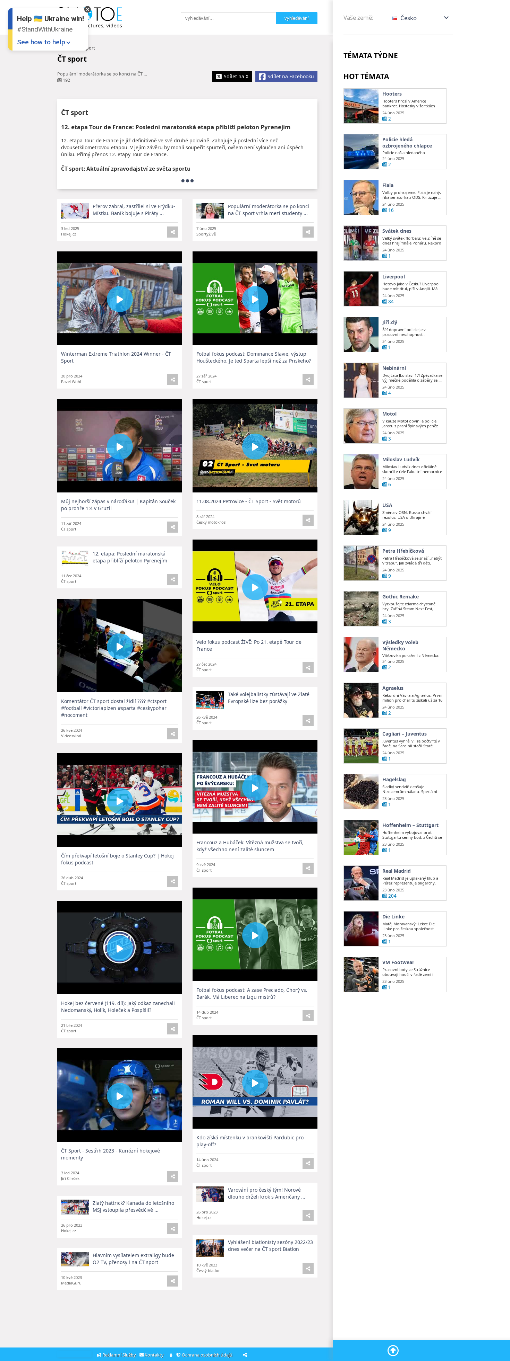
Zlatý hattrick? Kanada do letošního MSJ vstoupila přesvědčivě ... (133, 1206)
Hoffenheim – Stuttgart (410, 825)
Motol (389, 414)
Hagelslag (394, 779)
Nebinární (394, 368)
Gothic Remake (400, 597)
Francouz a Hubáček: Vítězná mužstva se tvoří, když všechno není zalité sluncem (250, 846)
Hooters (392, 94)
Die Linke (393, 917)
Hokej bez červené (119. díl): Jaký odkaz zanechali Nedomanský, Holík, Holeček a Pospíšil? (118, 1006)
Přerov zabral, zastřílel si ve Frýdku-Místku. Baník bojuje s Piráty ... (134, 209)
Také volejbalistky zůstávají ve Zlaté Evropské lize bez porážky (268, 697)
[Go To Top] (393, 1351)
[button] (421, 18)
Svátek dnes (396, 231)
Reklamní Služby (119, 1355)
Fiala (387, 185)
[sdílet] (308, 232)
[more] (187, 180)
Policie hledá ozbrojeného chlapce (407, 142)
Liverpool (393, 277)
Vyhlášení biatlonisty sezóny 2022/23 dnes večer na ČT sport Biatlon (270, 1245)
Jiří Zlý (389, 322)
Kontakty (154, 1355)
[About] (171, 1355)
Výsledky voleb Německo (400, 645)
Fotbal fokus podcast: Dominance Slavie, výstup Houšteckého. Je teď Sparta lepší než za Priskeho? (253, 357)
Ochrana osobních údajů (208, 1355)
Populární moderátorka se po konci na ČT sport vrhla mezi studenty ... (268, 209)
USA (387, 505)
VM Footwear (398, 962)
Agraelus (392, 688)
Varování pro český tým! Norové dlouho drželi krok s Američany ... (266, 1193)
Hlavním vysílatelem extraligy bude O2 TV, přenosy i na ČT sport (133, 1258)
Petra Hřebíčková (403, 551)
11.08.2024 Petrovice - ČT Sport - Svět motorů (248, 501)
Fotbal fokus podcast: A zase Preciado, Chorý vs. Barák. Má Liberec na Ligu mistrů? (251, 993)
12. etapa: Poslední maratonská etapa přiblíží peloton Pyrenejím (130, 557)
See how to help (41, 42)
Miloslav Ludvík (401, 459)
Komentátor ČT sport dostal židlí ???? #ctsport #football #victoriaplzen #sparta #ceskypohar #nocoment (114, 708)
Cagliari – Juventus (404, 734)
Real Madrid (396, 871)
